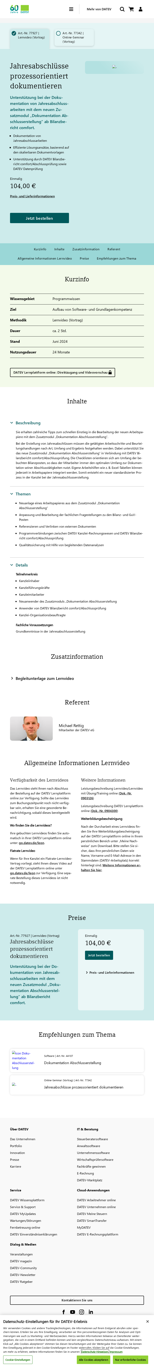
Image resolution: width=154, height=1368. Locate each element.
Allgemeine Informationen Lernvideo (45, 258)
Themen (23, 493)
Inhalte (59, 249)
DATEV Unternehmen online (96, 1207)
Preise (84, 258)
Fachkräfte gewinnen (91, 1166)
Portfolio (16, 1146)
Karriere (15, 1166)
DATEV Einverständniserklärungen (33, 1234)
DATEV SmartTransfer (92, 1220)
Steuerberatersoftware (92, 1139)
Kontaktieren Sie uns (77, 1300)
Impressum (116, 1351)
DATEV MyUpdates (23, 1214)
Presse (14, 1159)
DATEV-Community (23, 1268)
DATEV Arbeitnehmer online (96, 1200)
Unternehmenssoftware (93, 1153)
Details (22, 564)
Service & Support (22, 1207)
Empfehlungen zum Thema (116, 258)
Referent (113, 249)
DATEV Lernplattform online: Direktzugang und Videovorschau (60, 372)
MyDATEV (84, 1227)
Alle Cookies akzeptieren (93, 1359)
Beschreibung (28, 422)
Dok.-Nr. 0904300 (104, 811)
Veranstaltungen (21, 1254)
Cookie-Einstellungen (17, 1359)
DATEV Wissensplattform (27, 1200)
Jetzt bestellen (39, 218)
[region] (77, 1341)
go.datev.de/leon (31, 843)
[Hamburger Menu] (74, 9)
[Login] (140, 9)
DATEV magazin (21, 1261)
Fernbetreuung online (25, 1227)
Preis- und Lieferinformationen (32, 196)
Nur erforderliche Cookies (130, 1359)
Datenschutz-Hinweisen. (95, 1351)
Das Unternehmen (22, 1139)
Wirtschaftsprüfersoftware (95, 1159)
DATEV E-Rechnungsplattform (97, 1234)
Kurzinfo (40, 249)
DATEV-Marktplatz (89, 1180)
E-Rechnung (85, 1173)
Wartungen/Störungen (25, 1220)
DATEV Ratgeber (21, 1281)
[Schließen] (147, 1321)
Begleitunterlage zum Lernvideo (45, 678)
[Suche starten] (122, 9)
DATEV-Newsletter (22, 1275)
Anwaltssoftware (88, 1146)
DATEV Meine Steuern (92, 1214)
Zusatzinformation (85, 249)
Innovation (17, 1153)
